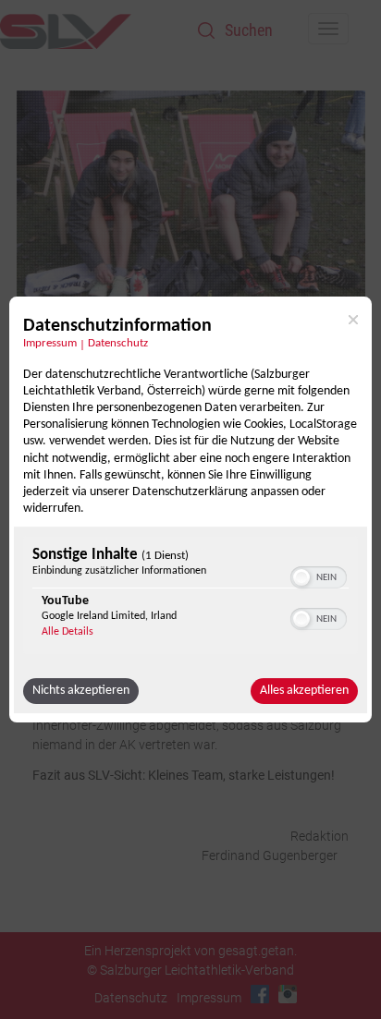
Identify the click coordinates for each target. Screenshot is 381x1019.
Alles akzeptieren (304, 691)
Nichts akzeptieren (80, 691)
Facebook (260, 994)
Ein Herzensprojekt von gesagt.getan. (190, 950)
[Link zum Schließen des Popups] (353, 319)
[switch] (319, 575)
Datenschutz (118, 343)
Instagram (287, 994)
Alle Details (67, 631)
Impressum (50, 343)
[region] (190, 597)
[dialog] (190, 510)
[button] (301, 577)
